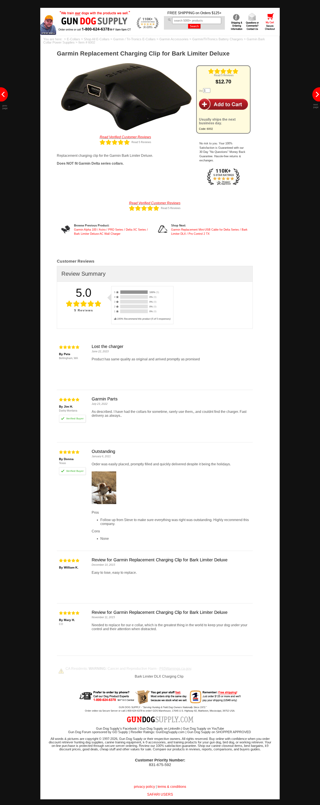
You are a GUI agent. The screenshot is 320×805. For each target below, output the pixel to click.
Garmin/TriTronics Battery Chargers (217, 39)
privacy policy (144, 786)
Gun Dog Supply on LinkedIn (160, 728)
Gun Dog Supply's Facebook (116, 728)
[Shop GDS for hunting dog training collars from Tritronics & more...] (95, 28)
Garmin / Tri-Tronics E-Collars (134, 39)
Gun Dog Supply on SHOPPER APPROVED (219, 732)
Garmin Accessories (174, 39)
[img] (223, 71)
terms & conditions (172, 786)
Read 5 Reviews (224, 75)
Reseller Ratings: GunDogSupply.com (158, 732)
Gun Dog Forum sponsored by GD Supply (98, 732)
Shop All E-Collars (96, 39)
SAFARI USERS (160, 794)
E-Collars (73, 39)
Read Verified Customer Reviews (125, 137)
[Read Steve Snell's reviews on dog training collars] (48, 33)
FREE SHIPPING (181, 13)
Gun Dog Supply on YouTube (203, 728)
